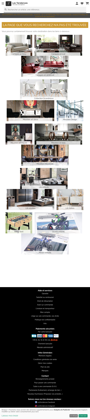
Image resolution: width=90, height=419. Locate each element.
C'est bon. (83, 416)
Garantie (45, 293)
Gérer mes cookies (45, 363)
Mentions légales (45, 356)
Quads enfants (58, 231)
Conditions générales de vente (45, 359)
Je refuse (73, 416)
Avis (45, 323)
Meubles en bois (58, 143)
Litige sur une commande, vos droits (45, 316)
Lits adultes (30, 208)
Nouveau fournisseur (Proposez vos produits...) (45, 394)
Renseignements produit (45, 379)
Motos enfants (45, 252)
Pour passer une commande (45, 383)
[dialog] (45, 413)
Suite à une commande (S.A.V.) (45, 386)
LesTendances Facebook (46, 402)
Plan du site (45, 367)
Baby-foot (18, 231)
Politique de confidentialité (45, 320)
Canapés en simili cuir (45, 75)
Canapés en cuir (58, 54)
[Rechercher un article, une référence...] (6, 9)
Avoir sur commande (45, 305)
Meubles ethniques (19, 143)
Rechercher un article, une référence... (24, 10)
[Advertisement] (45, 270)
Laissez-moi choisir (10, 416)
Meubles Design (70, 119)
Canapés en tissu (19, 54)
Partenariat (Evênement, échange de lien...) (45, 390)
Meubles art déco (30, 119)
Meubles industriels (45, 164)
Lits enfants (44, 187)
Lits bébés (70, 208)
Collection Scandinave (43, 98)
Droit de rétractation (45, 301)
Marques (45, 371)
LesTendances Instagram (46, 406)
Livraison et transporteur (45, 308)
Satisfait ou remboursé (45, 297)
